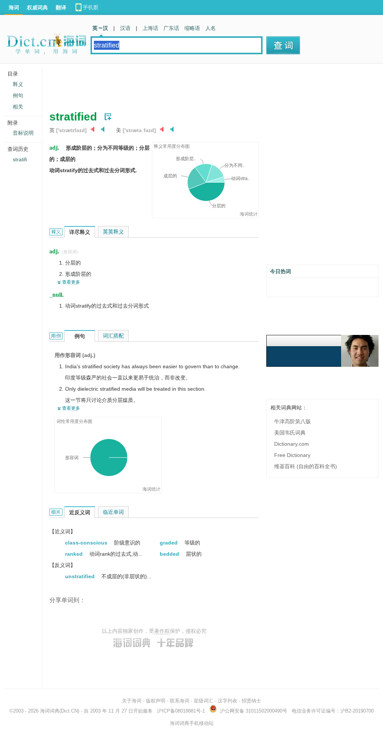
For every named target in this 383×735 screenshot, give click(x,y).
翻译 (61, 7)
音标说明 (23, 133)
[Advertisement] (185, 84)
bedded (170, 554)
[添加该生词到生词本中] (107, 116)
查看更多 (71, 282)
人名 (210, 28)
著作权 (162, 631)
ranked (74, 554)
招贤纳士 (251, 701)
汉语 (125, 28)
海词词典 (49, 711)
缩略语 (192, 28)
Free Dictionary (292, 455)
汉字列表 (227, 701)
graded (169, 543)
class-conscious (87, 543)
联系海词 (179, 701)
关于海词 (131, 701)
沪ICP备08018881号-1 (181, 711)
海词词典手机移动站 (192, 723)
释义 (18, 84)
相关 (18, 107)
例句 (18, 95)
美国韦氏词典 (290, 433)
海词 (14, 7)
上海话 (150, 28)
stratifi (20, 159)
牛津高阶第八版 (292, 421)
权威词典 (37, 7)
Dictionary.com (291, 444)
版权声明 (155, 701)
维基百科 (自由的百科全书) (305, 466)
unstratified (80, 576)
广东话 (171, 28)
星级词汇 (203, 701)
